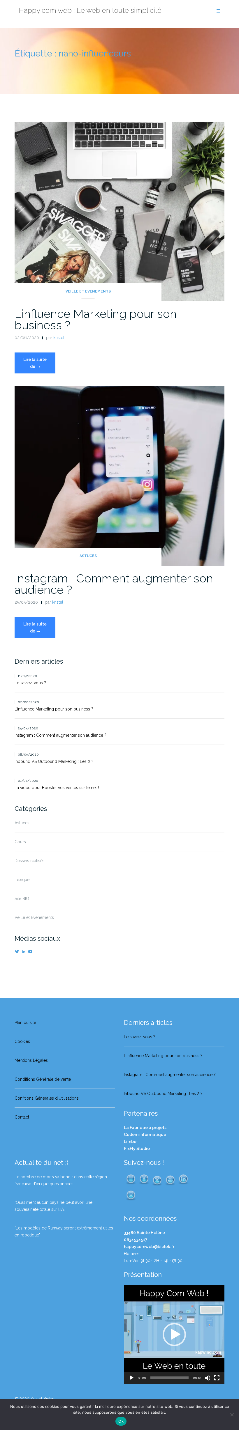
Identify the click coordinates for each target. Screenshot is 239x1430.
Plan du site (25, 1022)
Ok (121, 1421)
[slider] (169, 1377)
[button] (174, 1334)
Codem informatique (145, 1134)
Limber (131, 1141)
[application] (174, 1334)
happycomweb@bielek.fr (149, 1246)
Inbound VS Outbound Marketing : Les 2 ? (54, 761)
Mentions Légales (31, 1060)
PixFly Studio (137, 1148)
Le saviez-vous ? (30, 683)
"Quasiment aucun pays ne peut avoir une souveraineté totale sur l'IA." (53, 1206)
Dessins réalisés (30, 860)
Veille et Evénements (88, 291)
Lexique (22, 879)
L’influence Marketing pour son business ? (96, 319)
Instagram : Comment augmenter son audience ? (114, 583)
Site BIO (22, 898)
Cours (20, 841)
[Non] (232, 1414)
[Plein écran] (217, 1378)
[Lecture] (131, 1378)
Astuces (88, 556)
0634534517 (135, 1239)
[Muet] (207, 1378)
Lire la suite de (39, 365)
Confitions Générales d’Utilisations (47, 1098)
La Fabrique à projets (145, 1127)
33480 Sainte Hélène (144, 1232)
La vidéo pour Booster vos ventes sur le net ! (57, 787)
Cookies (22, 1041)
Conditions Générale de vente (43, 1079)
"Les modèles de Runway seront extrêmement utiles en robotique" (64, 1231)
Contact (22, 1117)
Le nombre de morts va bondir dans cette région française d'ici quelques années (61, 1180)
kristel (58, 337)
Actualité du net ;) (41, 1162)
